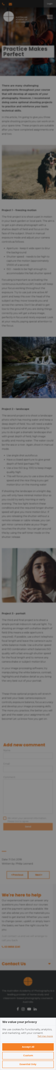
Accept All (28, 1047)
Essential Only (28, 1064)
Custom (28, 1055)
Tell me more (45, 1036)
